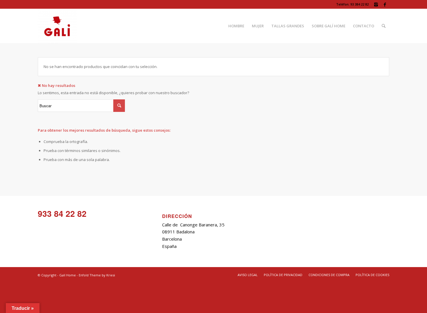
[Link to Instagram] (376, 4)
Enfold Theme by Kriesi (97, 275)
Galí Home (67, 275)
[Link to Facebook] (385, 4)
